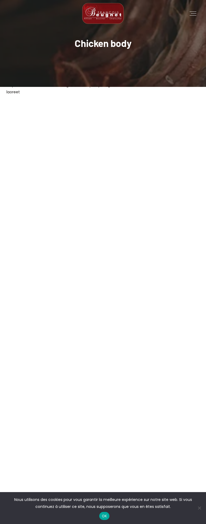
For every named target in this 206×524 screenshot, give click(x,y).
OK (104, 516)
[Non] (199, 508)
